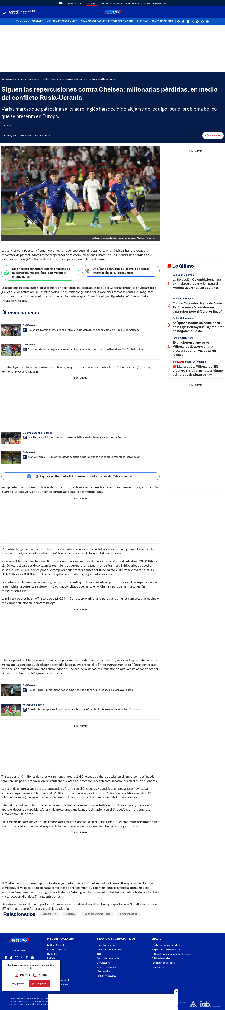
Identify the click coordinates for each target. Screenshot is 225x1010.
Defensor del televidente (109, 949)
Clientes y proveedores (108, 967)
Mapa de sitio (103, 971)
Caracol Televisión (56, 949)
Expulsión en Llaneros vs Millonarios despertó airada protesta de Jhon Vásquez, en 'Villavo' (194, 348)
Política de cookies (161, 958)
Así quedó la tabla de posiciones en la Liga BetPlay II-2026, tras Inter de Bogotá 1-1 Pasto (198, 327)
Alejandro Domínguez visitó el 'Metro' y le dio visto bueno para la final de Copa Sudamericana (84, 329)
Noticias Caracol (55, 945)
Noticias (43, 974)
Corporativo (158, 967)
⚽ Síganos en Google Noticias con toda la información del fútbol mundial (84, 476)
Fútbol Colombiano (33, 704)
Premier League (128, 913)
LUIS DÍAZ (142, 21)
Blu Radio (52, 954)
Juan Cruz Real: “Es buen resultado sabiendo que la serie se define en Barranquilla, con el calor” (84, 456)
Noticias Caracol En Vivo (137, 3)
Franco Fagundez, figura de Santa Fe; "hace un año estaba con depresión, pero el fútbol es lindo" (197, 307)
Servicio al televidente (108, 945)
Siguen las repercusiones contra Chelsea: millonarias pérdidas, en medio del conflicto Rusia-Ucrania (67, 79)
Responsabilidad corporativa (166, 949)
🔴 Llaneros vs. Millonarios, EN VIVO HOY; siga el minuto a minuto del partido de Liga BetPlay (198, 370)
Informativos (159, 3)
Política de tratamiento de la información (172, 954)
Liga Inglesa (49, 913)
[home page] (61, 3)
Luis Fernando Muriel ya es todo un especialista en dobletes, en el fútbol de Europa (77, 437)
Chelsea (70, 913)
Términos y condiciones (163, 962)
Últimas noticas (74, 3)
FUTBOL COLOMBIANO (121, 21)
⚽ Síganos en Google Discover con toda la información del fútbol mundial (121, 270)
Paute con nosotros (106, 976)
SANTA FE (37, 21)
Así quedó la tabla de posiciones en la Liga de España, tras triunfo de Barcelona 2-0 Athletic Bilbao (86, 349)
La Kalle (51, 958)
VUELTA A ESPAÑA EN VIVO (62, 21)
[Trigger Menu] (4, 12)
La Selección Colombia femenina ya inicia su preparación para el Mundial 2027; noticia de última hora (197, 285)
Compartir (215, 135)
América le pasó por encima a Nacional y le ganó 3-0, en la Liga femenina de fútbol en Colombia (84, 709)
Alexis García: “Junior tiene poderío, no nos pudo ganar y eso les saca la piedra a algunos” (81, 689)
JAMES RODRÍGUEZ (163, 21)
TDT (99, 954)
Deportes (25, 974)
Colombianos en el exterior (37, 432)
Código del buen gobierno (109, 958)
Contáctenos (103, 962)
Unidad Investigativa (111, 3)
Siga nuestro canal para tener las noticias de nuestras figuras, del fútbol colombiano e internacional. (41, 272)
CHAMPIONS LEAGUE (93, 21)
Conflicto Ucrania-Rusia (97, 913)
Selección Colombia (183, 274)
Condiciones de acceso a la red (167, 945)
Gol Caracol (92, 3)
